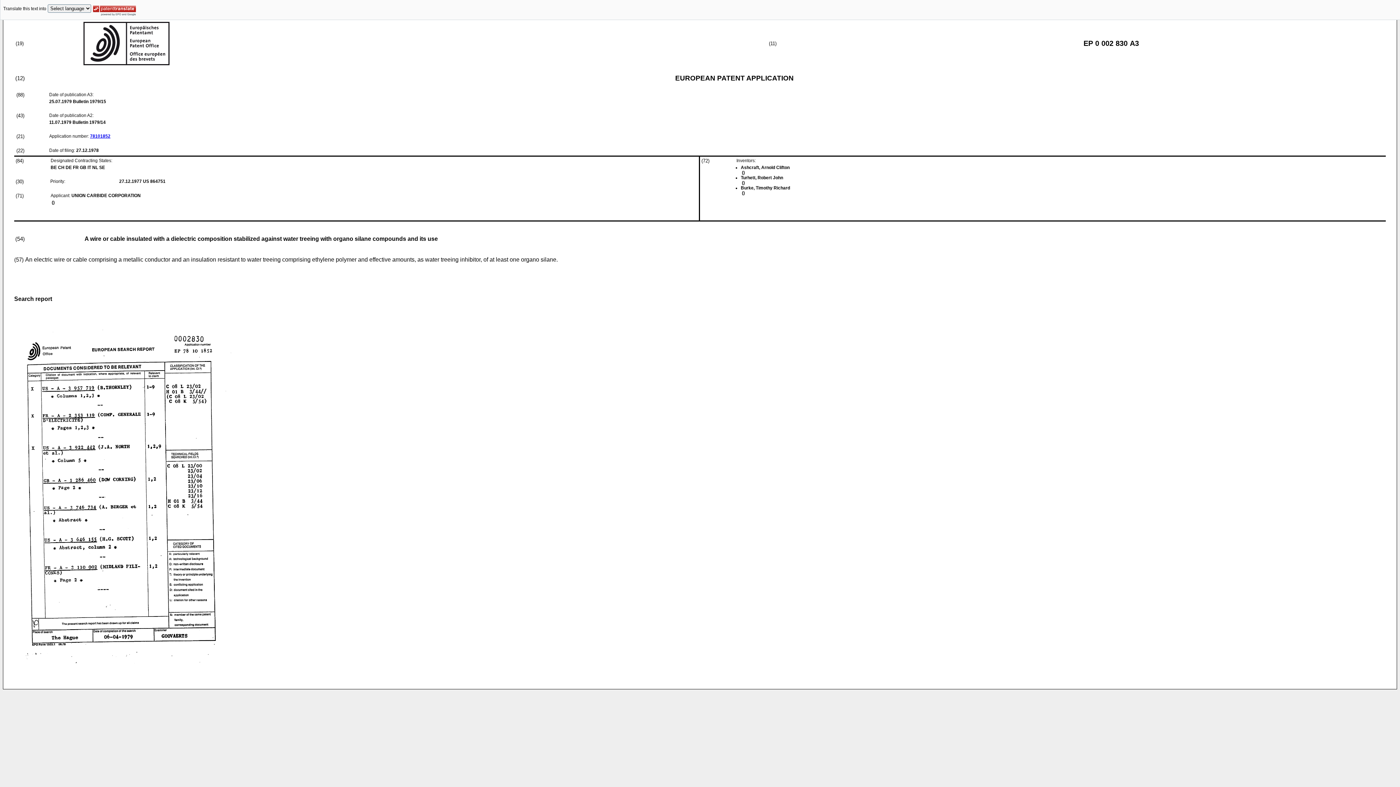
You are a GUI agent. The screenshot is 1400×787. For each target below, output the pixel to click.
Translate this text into (24, 8)
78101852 (100, 136)
